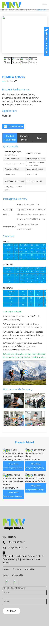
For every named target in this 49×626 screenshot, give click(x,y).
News (5, 575)
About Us (29, 569)
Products (14, 10)
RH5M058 (42, 10)
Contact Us (17, 575)
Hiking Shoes (27, 10)
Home (5, 10)
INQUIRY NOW (15, 126)
